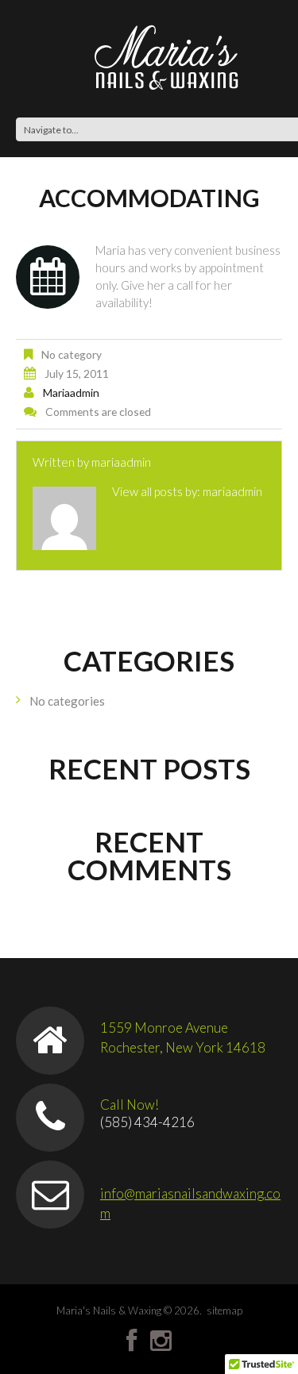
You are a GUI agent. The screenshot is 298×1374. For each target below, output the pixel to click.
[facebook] (131, 1340)
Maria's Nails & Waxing (108, 1310)
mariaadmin (71, 392)
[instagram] (161, 1340)
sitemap (224, 1310)
